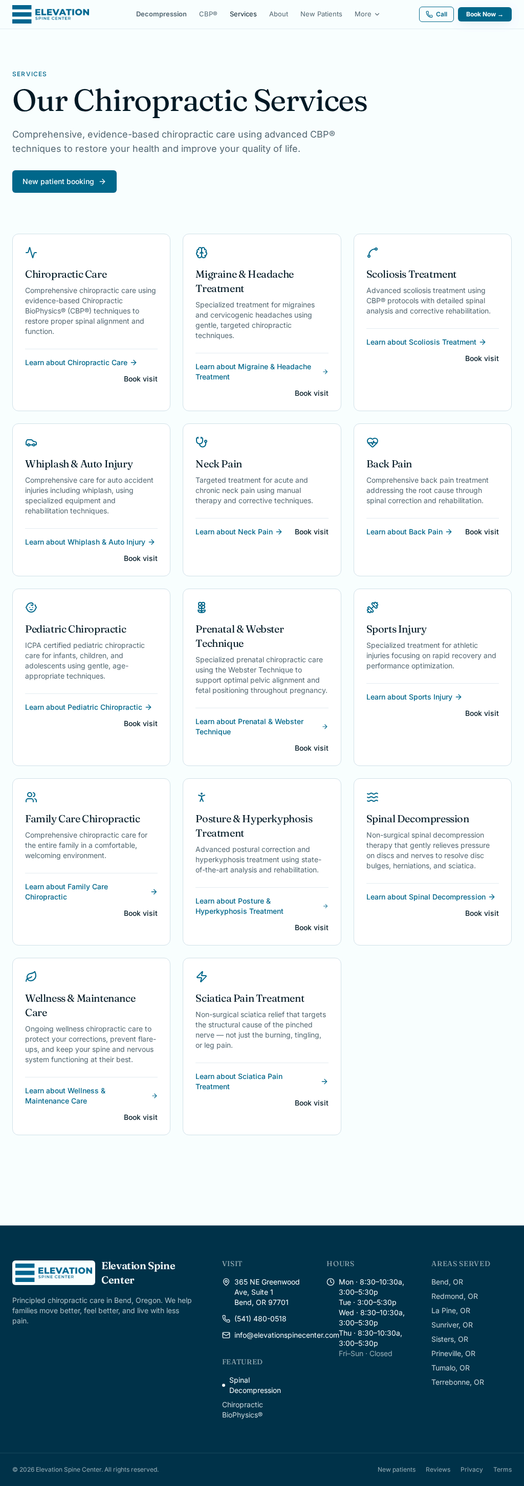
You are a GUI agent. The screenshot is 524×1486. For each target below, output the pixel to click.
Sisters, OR (449, 1339)
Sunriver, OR (452, 1324)
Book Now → (485, 14)
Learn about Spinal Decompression (426, 896)
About (278, 14)
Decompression (161, 14)
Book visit (141, 378)
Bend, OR (447, 1281)
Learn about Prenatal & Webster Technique (249, 726)
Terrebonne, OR (457, 1382)
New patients (397, 1469)
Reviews (438, 1469)
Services (243, 14)
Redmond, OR (454, 1296)
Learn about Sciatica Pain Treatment (238, 1081)
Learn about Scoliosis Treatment (421, 341)
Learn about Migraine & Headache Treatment (253, 371)
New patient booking (58, 181)
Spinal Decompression (255, 1385)
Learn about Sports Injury (409, 696)
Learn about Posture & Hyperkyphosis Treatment (239, 905)
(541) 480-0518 (260, 1318)
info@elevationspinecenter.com (286, 1335)
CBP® (208, 14)
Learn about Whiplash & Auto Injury (85, 541)
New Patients (321, 14)
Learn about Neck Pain (234, 531)
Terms (502, 1469)
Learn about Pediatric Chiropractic (83, 707)
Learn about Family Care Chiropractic (66, 891)
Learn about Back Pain (404, 531)
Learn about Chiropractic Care (76, 362)
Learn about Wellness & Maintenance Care (65, 1095)
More (363, 14)
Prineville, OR (453, 1353)
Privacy (472, 1469)
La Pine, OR (450, 1310)
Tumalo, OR (450, 1367)
